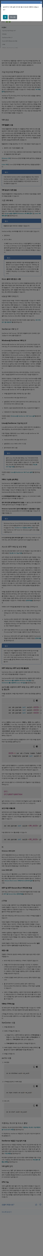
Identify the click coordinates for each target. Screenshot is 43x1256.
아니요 (13, 17)
